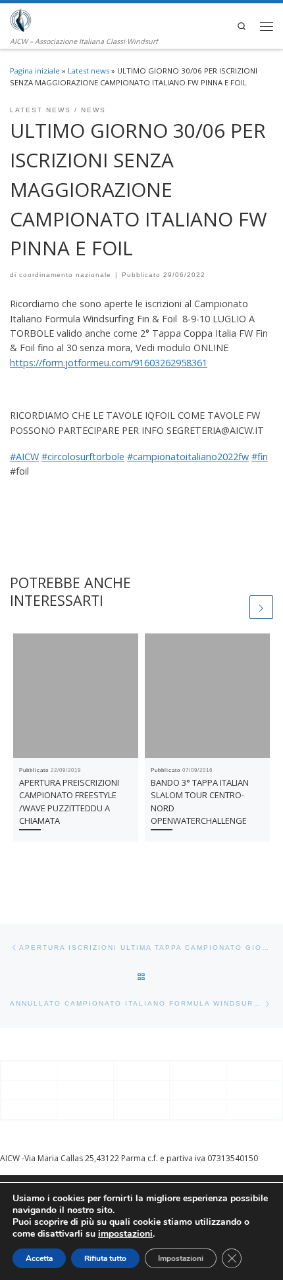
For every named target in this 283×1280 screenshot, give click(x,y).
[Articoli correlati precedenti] (235, 607)
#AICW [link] (24, 456)
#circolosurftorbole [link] (82, 456)
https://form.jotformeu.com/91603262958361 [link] (108, 362)
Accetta (39, 1258)
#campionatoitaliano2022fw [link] (188, 456)
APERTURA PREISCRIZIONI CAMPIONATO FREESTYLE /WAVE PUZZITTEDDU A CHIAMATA (69, 801)
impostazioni (125, 1234)
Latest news (88, 70)
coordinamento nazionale (65, 274)
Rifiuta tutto (105, 1258)
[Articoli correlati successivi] (261, 607)
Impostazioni (180, 1258)
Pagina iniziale (35, 70)
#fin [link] (259, 456)
